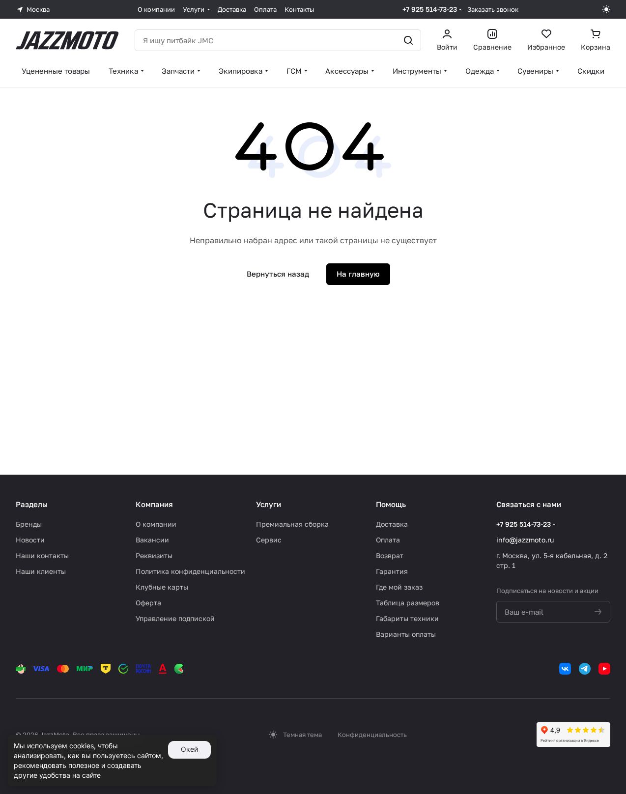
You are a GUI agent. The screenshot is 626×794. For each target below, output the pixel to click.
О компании (156, 524)
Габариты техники (407, 618)
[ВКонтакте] (565, 669)
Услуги (268, 504)
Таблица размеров (407, 602)
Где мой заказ (399, 587)
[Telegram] (585, 669)
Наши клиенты (41, 571)
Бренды (29, 524)
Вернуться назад (278, 273)
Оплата (388, 540)
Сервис (269, 540)
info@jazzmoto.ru (525, 540)
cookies (81, 745)
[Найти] (408, 40)
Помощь (391, 504)
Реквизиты (154, 555)
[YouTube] (604, 669)
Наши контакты (42, 555)
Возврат (389, 555)
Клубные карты (162, 587)
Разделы (32, 504)
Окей (189, 749)
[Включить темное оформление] (606, 9)
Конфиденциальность (372, 734)
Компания (154, 504)
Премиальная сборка (292, 524)
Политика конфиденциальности (190, 571)
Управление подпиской (175, 618)
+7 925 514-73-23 (429, 9)
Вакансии (152, 540)
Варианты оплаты (406, 634)
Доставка (392, 524)
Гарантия (392, 571)
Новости (30, 540)
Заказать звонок (492, 9)
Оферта (148, 602)
